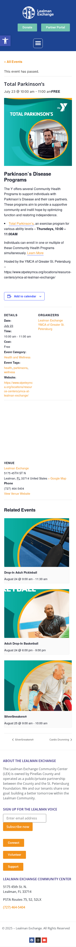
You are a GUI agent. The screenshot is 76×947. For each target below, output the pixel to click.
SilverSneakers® (15, 716)
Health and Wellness (17, 357)
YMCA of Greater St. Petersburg (51, 326)
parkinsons (21, 368)
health (8, 368)
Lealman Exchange (50, 320)
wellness (9, 372)
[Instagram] (38, 940)
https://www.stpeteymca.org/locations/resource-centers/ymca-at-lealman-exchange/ (18, 389)
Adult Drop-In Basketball (21, 643)
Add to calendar (25, 296)
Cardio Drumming (59, 739)
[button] (5, 40)
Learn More (35, 252)
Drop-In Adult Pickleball (20, 572)
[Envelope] (44, 940)
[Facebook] (31, 940)
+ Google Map (57, 478)
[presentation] (36, 542)
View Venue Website (17, 493)
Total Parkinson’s (21, 223)
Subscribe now (17, 826)
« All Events (13, 61)
